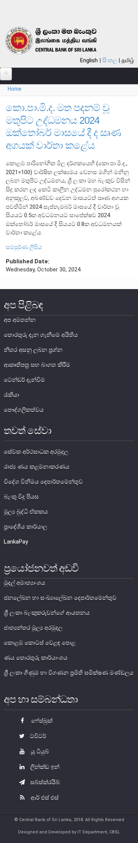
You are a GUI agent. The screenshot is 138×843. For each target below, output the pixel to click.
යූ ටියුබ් (39, 751)
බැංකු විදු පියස (21, 496)
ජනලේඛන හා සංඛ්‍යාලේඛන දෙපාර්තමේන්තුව (60, 597)
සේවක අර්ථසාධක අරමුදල (36, 451)
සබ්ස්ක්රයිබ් (44, 782)
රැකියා (11, 394)
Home (14, 89)
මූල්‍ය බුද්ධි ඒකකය (26, 511)
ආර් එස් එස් (44, 797)
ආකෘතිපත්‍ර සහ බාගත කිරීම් (37, 364)
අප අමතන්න (20, 319)
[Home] (60, 40)
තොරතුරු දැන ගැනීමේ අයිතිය (41, 334)
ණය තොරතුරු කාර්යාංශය (35, 657)
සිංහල (109, 60)
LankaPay (16, 541)
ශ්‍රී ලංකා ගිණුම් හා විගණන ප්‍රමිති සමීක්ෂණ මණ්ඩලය (68, 672)
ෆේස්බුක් (41, 720)
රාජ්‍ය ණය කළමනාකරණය (36, 466)
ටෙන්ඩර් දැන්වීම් (24, 379)
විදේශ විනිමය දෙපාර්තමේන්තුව (43, 481)
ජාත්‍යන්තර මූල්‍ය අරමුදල (33, 627)
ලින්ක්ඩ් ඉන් (44, 766)
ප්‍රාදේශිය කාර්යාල (25, 526)
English (89, 60)
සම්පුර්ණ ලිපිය (24, 247)
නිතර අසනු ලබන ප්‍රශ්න (33, 349)
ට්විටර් (37, 736)
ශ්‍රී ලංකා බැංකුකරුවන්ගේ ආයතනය (47, 612)
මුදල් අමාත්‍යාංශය (24, 582)
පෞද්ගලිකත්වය (24, 409)
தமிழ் (128, 60)
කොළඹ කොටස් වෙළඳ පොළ (40, 642)
